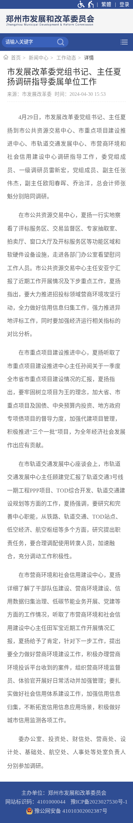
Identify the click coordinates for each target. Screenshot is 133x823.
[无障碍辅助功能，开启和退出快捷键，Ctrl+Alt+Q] (86, 4)
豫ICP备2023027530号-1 (99, 802)
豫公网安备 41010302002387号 (70, 811)
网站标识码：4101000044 (35, 802)
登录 (124, 4)
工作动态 (66, 57)
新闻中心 (39, 57)
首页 (16, 57)
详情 (89, 57)
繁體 (106, 4)
